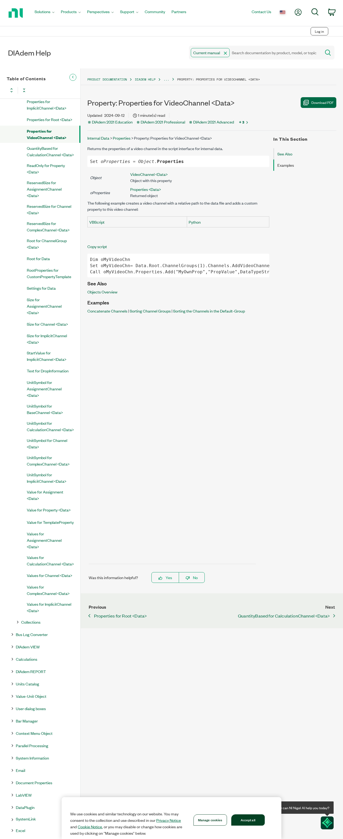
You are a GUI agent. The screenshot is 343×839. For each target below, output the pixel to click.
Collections (30, 622)
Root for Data (38, 258)
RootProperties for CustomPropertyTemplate (49, 273)
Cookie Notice (90, 826)
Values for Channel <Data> (49, 575)
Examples (285, 165)
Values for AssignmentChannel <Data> (44, 540)
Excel (20, 830)
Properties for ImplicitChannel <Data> (46, 105)
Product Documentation (107, 79)
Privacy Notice (168, 820)
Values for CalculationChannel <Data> (50, 560)
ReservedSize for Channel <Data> (49, 209)
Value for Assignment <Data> (45, 495)
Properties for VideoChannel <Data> (46, 134)
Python (195, 222)
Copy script (97, 246)
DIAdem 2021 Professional (163, 122)
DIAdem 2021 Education (112, 122)
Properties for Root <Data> (49, 119)
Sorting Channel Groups (150, 311)
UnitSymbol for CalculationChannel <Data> (50, 426)
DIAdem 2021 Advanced (213, 122)
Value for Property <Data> (48, 510)
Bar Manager (27, 721)
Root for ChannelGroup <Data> (47, 244)
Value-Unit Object (31, 696)
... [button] (166, 79)
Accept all (248, 819)
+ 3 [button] (241, 122)
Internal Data (98, 138)
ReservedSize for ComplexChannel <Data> (48, 226)
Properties (122, 138)
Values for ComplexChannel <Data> (48, 590)
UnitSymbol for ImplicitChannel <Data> (46, 478)
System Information (32, 758)
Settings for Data (41, 288)
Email (20, 770)
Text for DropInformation (48, 370)
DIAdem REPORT (31, 671)
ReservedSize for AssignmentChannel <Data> (44, 189)
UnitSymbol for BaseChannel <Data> (45, 409)
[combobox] (254, 53)
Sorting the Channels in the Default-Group (209, 311)
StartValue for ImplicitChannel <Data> (46, 356)
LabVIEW (24, 795)
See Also (284, 154)
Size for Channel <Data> (47, 324)
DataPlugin (25, 807)
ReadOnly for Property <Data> (46, 168)
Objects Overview (102, 292)
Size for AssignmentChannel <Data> (44, 306)
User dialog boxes (31, 708)
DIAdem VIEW (28, 646)
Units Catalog (27, 684)
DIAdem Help (145, 79)
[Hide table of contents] (72, 77)
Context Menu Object (34, 733)
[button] (225, 53)
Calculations (26, 659)
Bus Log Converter (32, 634)
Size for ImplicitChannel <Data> (47, 339)
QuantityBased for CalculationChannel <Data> (50, 151)
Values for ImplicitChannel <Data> (49, 607)
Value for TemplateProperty (50, 522)
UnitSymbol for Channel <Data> (47, 443)
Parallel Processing (32, 745)
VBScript (97, 222)
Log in (319, 31)
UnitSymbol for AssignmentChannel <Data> (44, 388)
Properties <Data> (145, 189)
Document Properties (34, 782)
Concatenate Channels (107, 311)
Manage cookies (210, 819)
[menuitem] (44, 13)
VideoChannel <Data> (148, 174)
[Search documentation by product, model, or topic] (327, 52)
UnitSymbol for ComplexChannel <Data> (48, 461)
